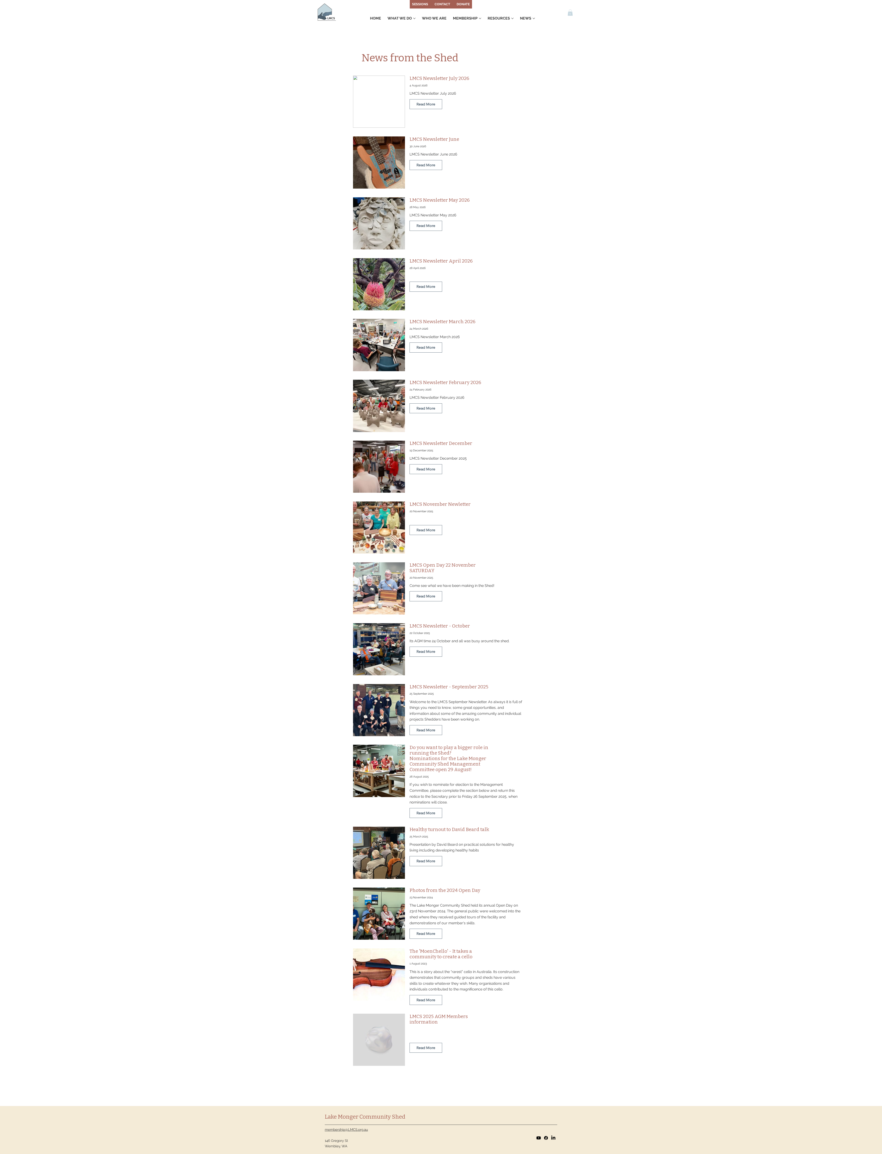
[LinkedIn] (553, 1137)
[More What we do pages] (414, 18)
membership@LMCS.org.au (346, 1130)
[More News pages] (534, 18)
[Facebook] (545, 1137)
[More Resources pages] (512, 18)
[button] (570, 12)
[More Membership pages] (480, 18)
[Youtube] (538, 1137)
